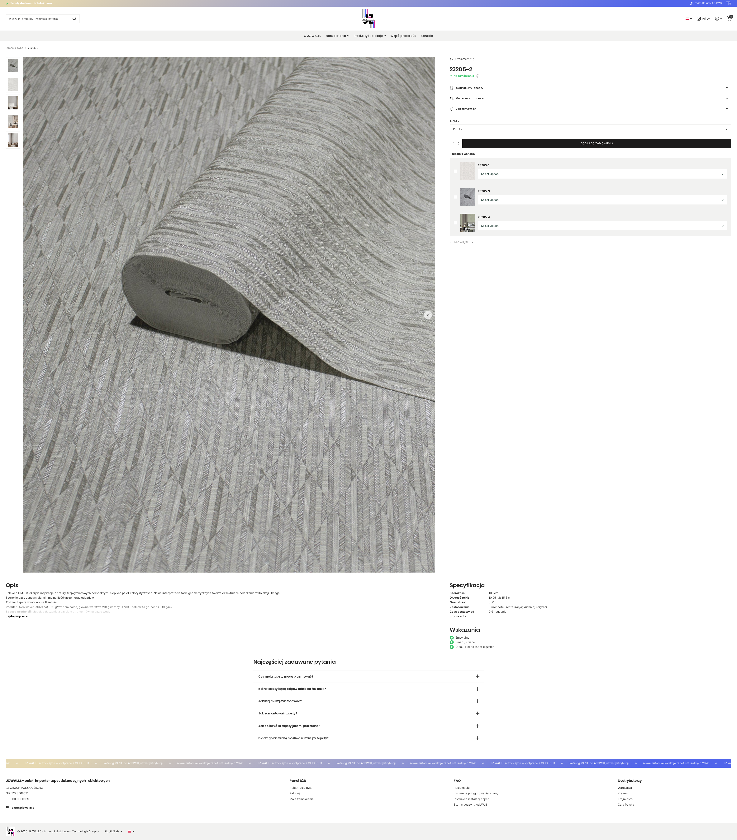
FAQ (457, 780)
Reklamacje (462, 788)
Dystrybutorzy (630, 780)
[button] (459, 140)
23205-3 (484, 191)
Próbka (454, 121)
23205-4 (484, 217)
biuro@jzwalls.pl (23, 807)
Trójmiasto (625, 799)
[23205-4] (467, 223)
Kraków (623, 793)
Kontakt (427, 36)
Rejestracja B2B (301, 788)
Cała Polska (626, 804)
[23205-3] (467, 197)
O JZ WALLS (312, 36)
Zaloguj (295, 793)
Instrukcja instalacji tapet (471, 799)
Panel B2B (298, 780)
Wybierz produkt (455, 171)
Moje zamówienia (302, 799)
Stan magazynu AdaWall (470, 804)
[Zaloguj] (718, 18)
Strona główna (14, 47)
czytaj (15, 616)
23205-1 (483, 165)
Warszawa (625, 788)
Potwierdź (74, 18)
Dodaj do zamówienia (597, 143)
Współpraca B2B (403, 36)
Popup (477, 76)
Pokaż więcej (460, 242)
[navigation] (428, 315)
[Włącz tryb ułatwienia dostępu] (728, 3)
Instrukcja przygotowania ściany (476, 793)
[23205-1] (467, 171)
